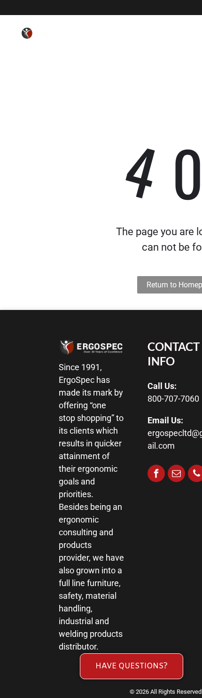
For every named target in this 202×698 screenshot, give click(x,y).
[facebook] (156, 474)
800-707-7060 (173, 399)
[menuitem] (128, 41)
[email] (176, 474)
